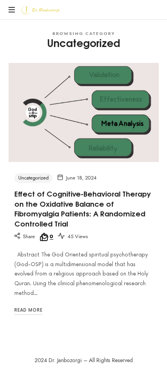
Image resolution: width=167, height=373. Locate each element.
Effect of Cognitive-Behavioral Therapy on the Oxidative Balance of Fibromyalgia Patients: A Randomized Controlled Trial (82, 208)
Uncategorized (33, 177)
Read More (28, 310)
